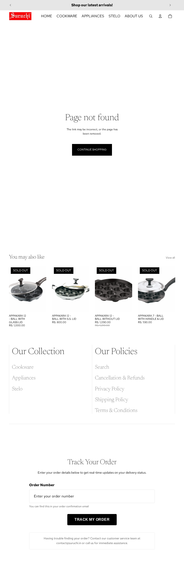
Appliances (23, 378)
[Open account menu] (160, 16)
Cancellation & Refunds (120, 378)
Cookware (23, 367)
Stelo (17, 389)
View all (170, 257)
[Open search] (151, 16)
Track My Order (92, 519)
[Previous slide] (10, 5)
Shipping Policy (111, 400)
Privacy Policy (109, 389)
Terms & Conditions (116, 410)
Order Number (42, 485)
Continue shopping (92, 149)
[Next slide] (170, 5)
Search (102, 367)
